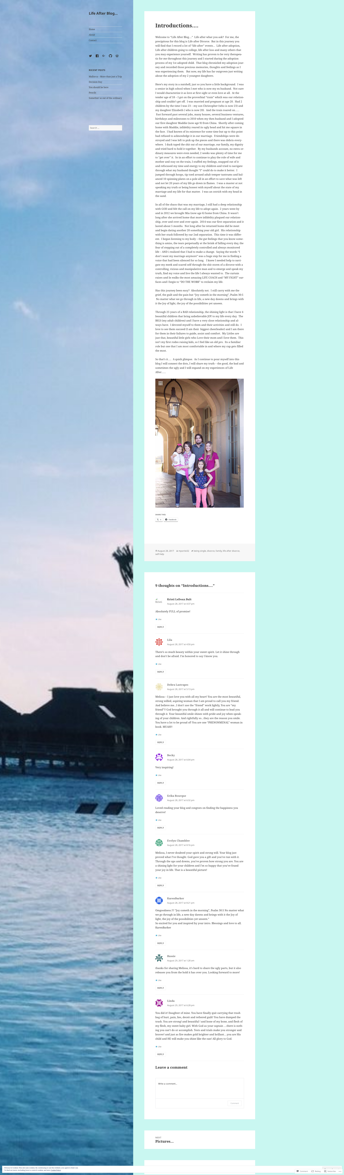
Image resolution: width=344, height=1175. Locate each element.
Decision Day (95, 81)
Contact (93, 40)
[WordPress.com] (118, 57)
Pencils (92, 92)
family (219, 550)
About (92, 34)
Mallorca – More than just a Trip (105, 76)
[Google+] (105, 57)
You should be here (98, 87)
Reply (160, 627)
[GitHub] (112, 57)
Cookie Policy (56, 1170)
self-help (159, 554)
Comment (234, 1103)
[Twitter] (92, 57)
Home (92, 29)
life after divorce (231, 550)
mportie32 (183, 550)
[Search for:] (105, 127)
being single (200, 550)
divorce (211, 550)
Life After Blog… (103, 13)
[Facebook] (99, 57)
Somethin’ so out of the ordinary (105, 98)
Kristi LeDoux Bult (179, 599)
